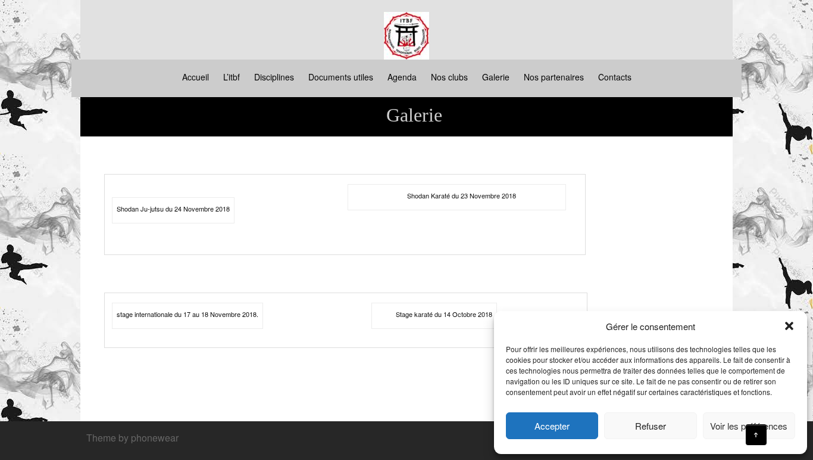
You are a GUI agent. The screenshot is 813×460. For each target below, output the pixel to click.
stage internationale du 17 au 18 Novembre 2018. (187, 314)
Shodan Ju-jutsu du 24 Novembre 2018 (173, 208)
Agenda (402, 77)
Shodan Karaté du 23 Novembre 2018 (461, 195)
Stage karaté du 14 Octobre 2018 (444, 314)
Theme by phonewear (132, 438)
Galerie (495, 77)
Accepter (552, 425)
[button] (789, 326)
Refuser (650, 425)
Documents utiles (340, 77)
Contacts (614, 77)
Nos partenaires (554, 77)
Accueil (195, 77)
